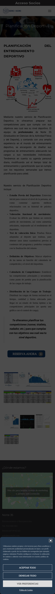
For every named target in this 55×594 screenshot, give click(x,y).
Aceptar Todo (27, 567)
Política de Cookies (26, 590)
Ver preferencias (27, 583)
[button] (50, 540)
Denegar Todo (27, 575)
